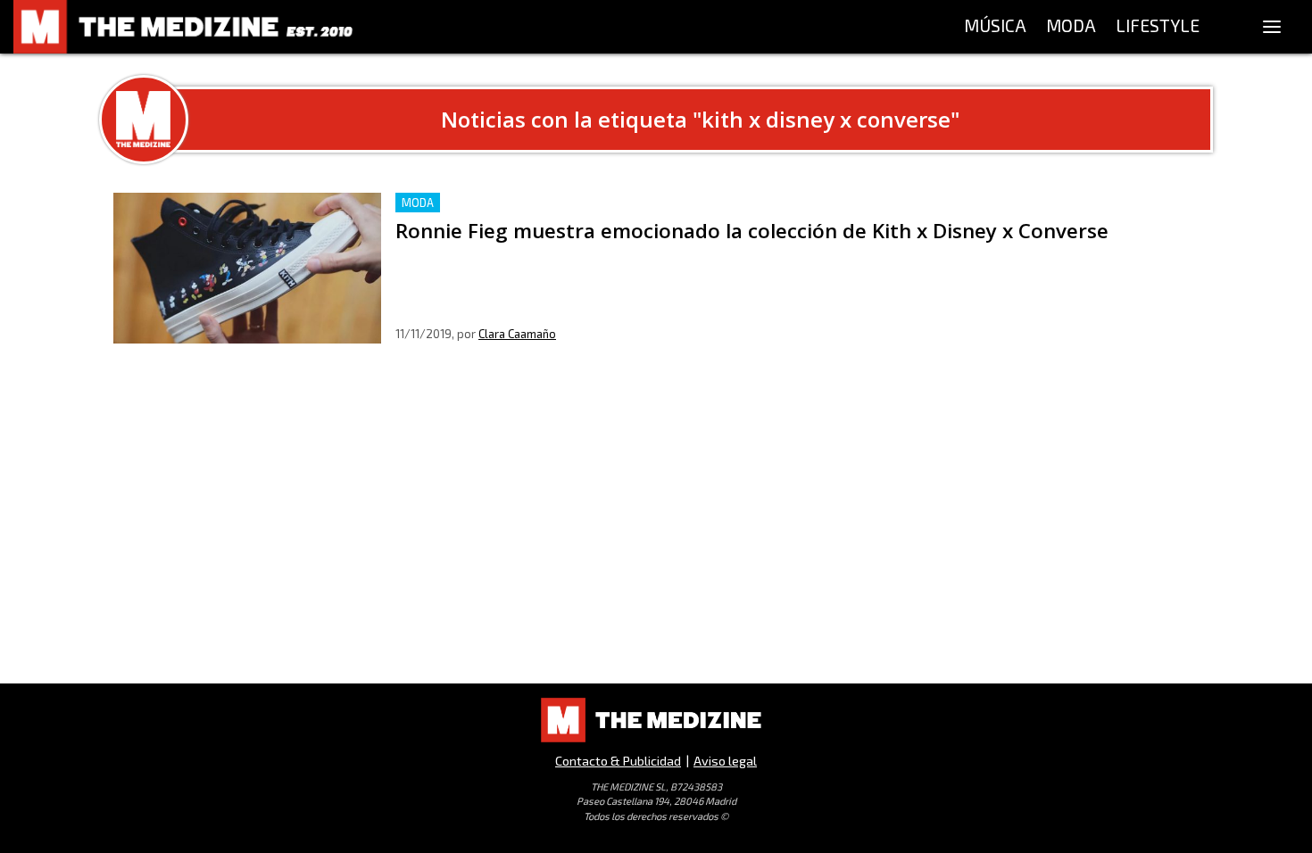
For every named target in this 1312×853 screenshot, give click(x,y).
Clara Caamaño (517, 334)
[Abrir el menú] (1272, 27)
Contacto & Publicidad (618, 760)
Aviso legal (725, 760)
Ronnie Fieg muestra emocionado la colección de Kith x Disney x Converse (634, 203)
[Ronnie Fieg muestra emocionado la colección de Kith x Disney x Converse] (247, 268)
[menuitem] (995, 26)
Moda (418, 202)
